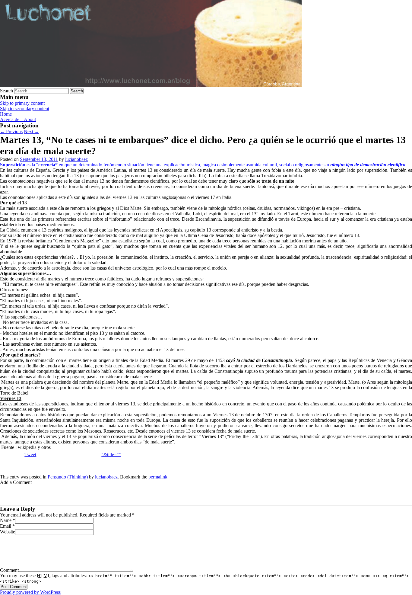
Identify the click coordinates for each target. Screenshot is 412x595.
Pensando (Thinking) (68, 476)
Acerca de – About (18, 119)
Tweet (30, 454)
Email (5, 526)
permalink (157, 476)
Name (5, 520)
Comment (9, 570)
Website (7, 531)
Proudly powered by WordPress (30, 592)
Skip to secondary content (24, 108)
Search (6, 90)
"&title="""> (113, 454)
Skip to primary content (22, 103)
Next (31, 131)
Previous (11, 131)
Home (6, 114)
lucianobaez (76, 159)
